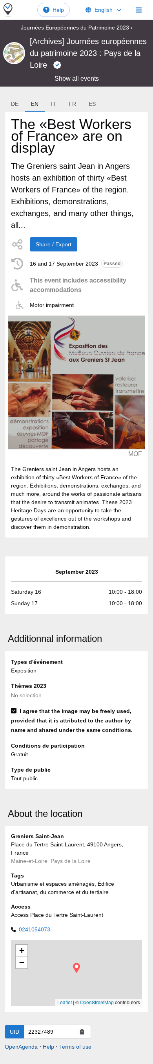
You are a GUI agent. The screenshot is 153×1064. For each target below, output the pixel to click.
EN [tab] (34, 104)
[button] (76, 968)
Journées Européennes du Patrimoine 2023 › (77, 27)
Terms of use (75, 1047)
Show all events (77, 78)
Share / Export (53, 244)
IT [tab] (53, 104)
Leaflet (64, 1002)
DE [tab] (14, 104)
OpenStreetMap (97, 1002)
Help (58, 10)
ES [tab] (92, 104)
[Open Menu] (139, 10)
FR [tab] (72, 104)
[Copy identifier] (82, 1032)
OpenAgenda (21, 1047)
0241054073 (34, 929)
